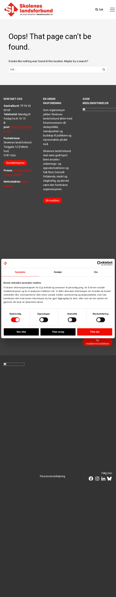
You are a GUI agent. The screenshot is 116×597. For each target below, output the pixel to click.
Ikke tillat (21, 331)
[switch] (43, 319)
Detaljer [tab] (58, 272)
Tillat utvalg (58, 331)
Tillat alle (94, 331)
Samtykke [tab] (20, 272)
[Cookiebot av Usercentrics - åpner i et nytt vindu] (99, 263)
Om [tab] (96, 272)
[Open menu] (112, 9)
